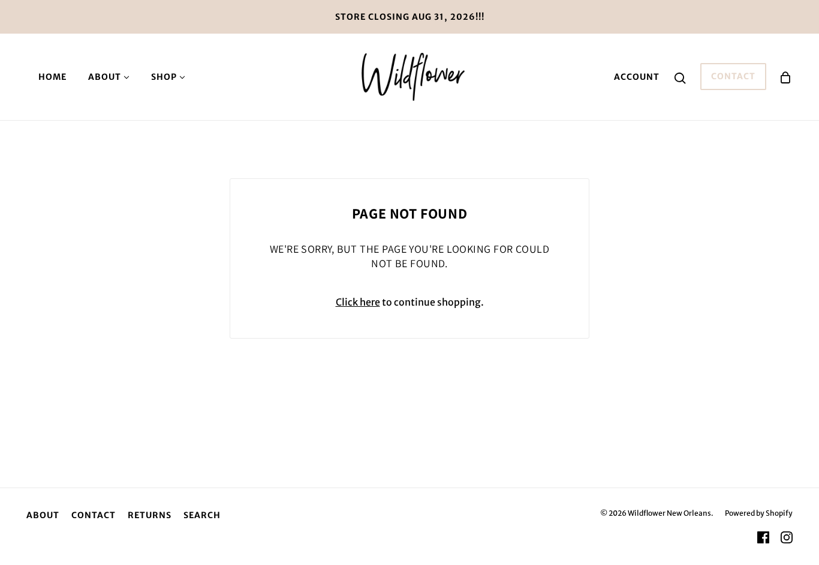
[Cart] (785, 76)
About (42, 515)
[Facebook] (763, 537)
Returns (149, 515)
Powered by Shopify (759, 513)
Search (202, 515)
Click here (358, 302)
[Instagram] (786, 537)
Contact (733, 76)
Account (637, 76)
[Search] (680, 77)
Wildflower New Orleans (669, 513)
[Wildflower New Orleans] (413, 76)
